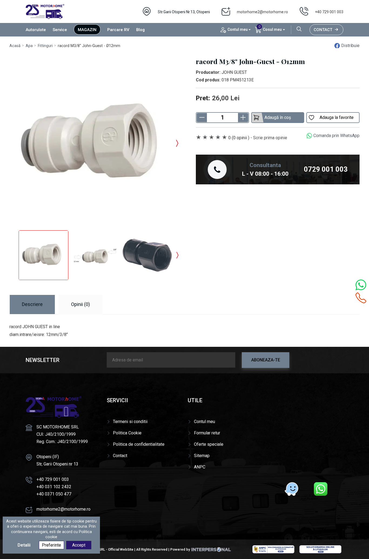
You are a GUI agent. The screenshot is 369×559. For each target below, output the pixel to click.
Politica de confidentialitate (139, 444)
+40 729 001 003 (329, 12)
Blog (140, 29)
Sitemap (202, 455)
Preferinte (51, 545)
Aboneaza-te (265, 359)
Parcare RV (118, 29)
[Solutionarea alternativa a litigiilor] (273, 549)
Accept (78, 545)
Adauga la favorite (337, 117)
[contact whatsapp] (360, 285)
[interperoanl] (211, 549)
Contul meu (204, 421)
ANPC (199, 467)
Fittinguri (45, 46)
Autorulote (36, 29)
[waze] (291, 489)
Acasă (15, 46)
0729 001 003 (326, 169)
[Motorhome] (45, 11)
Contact (323, 29)
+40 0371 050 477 (53, 494)
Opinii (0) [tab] (80, 304)
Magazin (87, 29)
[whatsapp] (320, 489)
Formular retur (207, 432)
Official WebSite (120, 549)
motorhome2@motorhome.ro (262, 12)
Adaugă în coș (277, 117)
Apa (29, 46)
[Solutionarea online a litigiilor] (320, 549)
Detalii (24, 545)
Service (60, 29)
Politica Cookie (127, 432)
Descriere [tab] (32, 304)
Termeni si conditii (130, 421)
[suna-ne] (360, 297)
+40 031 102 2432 (53, 486)
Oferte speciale (208, 444)
